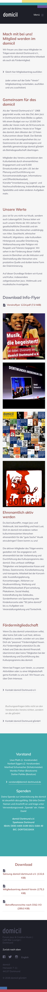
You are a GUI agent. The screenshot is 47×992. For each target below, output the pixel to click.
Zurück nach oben (12, 949)
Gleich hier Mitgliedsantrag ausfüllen (23, 71)
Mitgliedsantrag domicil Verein (23, 891)
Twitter (10, 956)
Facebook (4, 956)
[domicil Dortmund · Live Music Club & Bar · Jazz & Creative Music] (22, 14)
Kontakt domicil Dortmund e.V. (20, 690)
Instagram (16, 956)
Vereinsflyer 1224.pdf (24, 304)
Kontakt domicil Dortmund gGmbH (22, 721)
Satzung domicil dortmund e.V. (23, 875)
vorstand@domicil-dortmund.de (25, 781)
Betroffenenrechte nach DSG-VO (23, 906)
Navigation (33, 15)
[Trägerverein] (24, 359)
